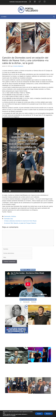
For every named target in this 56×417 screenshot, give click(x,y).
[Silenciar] (40, 191)
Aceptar (39, 413)
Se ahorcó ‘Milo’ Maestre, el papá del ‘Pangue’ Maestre (20, 223)
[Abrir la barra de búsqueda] (54, 17)
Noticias (13, 216)
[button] (23, 155)
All (20, 302)
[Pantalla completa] (42, 191)
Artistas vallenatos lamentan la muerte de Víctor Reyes (20, 221)
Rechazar (48, 413)
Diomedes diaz (8, 218)
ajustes (13, 415)
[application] (23, 155)
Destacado (7, 216)
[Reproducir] (4, 191)
